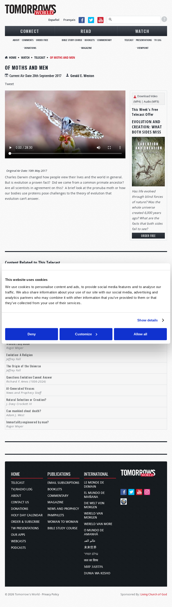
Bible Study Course (72, 40)
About (16, 40)
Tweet (9, 84)
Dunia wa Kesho (97, 573)
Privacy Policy (50, 594)
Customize (83, 334)
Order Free (42, 40)
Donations (30, 48)
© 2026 (9, 594)
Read (86, 31)
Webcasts (18, 541)
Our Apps (18, 535)
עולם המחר (91, 554)
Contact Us (20, 502)
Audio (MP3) (151, 101)
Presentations (144, 40)
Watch (142, 31)
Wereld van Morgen (93, 515)
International (96, 474)
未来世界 (90, 547)
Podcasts (18, 548)
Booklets (90, 40)
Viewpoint (142, 48)
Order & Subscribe (25, 522)
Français (69, 20)
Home (12, 57)
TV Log (157, 40)
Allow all (140, 334)
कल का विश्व (91, 560)
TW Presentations (25, 528)
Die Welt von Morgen (94, 505)
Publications (59, 474)
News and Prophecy (63, 509)
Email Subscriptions (63, 483)
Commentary (104, 40)
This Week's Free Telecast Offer (145, 112)
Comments (28, 40)
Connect (29, 31)
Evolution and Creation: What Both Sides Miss (147, 127)
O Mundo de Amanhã (94, 532)
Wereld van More (98, 524)
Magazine (86, 48)
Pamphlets (55, 515)
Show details (147, 320)
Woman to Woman (62, 522)
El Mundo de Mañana (94, 495)
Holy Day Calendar (27, 515)
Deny (32, 334)
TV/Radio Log (21, 489)
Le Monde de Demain (94, 485)
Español (53, 20)
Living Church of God (153, 594)
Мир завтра (93, 567)
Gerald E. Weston (82, 75)
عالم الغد (89, 541)
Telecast (129, 40)
